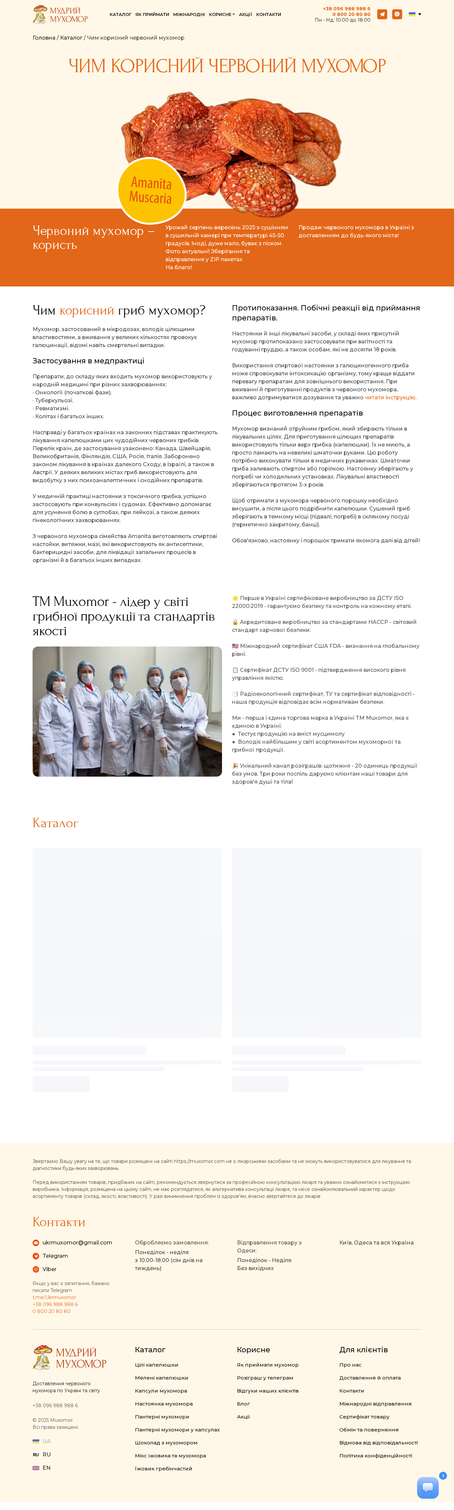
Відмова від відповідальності (378, 1442)
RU (47, 1454)
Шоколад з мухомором (166, 1442)
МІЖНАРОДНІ (189, 14)
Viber (50, 1269)
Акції (243, 1417)
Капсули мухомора (161, 1391)
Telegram (55, 1256)
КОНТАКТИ (268, 14)
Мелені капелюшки (161, 1378)
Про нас (350, 1365)
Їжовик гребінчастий (163, 1468)
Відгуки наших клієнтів (268, 1391)
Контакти (351, 1391)
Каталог (71, 38)
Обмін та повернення (369, 1429)
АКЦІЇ (245, 14)
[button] (382, 14)
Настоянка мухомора (164, 1404)
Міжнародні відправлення (375, 1404)
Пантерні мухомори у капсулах (177, 1429)
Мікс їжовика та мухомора (170, 1455)
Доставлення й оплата (370, 1378)
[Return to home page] (60, 14)
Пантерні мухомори (162, 1417)
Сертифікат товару (364, 1417)
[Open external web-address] (36, 1455)
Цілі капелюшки (156, 1365)
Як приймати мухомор (268, 1365)
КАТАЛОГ (120, 14)
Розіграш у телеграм (265, 1378)
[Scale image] (127, 712)
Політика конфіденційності (375, 1455)
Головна (44, 38)
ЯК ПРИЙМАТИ (152, 14)
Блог (243, 1404)
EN (47, 1468)
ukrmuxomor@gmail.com (77, 1242)
